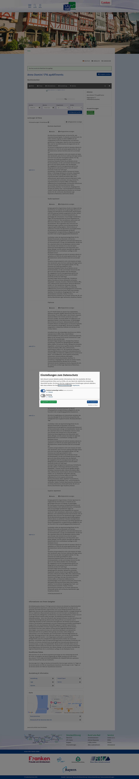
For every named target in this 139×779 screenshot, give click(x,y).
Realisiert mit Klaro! (93, 405)
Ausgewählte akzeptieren (48, 402)
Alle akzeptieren (92, 402)
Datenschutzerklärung (64, 385)
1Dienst (49, 392)
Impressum (76, 385)
